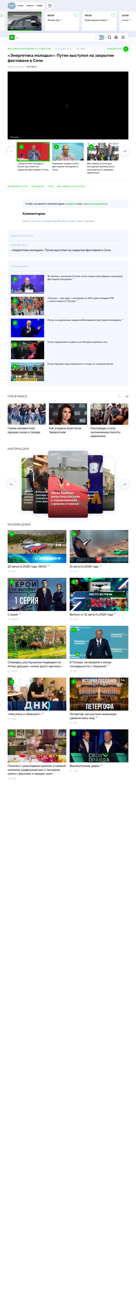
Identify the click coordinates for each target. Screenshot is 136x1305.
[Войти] (116, 37)
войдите (71, 203)
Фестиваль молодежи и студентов (29, 49)
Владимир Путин (18, 186)
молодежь (37, 186)
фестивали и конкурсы (71, 186)
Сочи (51, 186)
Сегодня (31, 67)
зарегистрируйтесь (95, 203)
